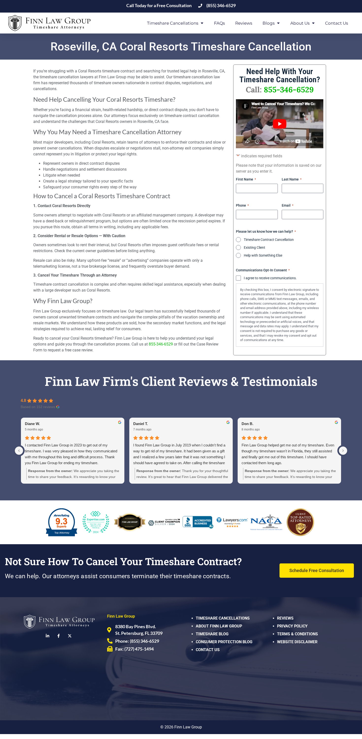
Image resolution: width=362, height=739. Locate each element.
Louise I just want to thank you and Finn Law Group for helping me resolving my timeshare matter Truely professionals (68, 451)
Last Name (291, 179)
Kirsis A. (140, 424)
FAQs (219, 23)
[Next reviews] (343, 450)
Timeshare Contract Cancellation (269, 240)
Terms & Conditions (297, 634)
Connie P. (250, 424)
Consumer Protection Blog (224, 642)
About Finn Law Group (219, 626)
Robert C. (33, 424)
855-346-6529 (161, 344)
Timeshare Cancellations (223, 618)
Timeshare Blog (212, 634)
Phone (242, 205)
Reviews (243, 23)
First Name (246, 179)
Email (287, 205)
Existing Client (254, 247)
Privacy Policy (292, 626)
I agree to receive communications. (270, 278)
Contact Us (336, 23)
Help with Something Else (263, 255)
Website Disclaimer (297, 642)
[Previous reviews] (19, 450)
